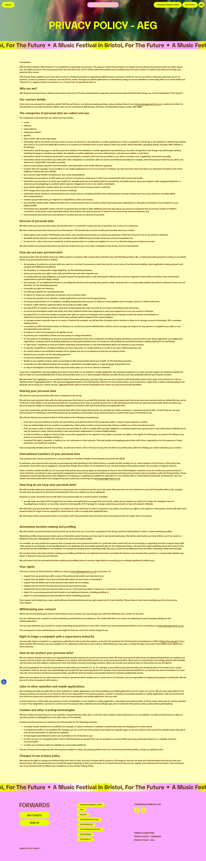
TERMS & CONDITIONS (144, 832)
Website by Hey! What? (30, 848)
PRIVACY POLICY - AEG (144, 840)
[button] (201, 5)
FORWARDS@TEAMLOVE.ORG (147, 804)
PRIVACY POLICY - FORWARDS (147, 836)
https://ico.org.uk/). (169, 641)
